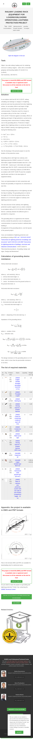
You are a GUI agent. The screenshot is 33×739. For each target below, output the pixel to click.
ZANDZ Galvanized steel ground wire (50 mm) (17, 472)
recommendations (7, 28)
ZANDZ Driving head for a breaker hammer (17, 407)
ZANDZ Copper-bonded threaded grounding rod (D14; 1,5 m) (17, 383)
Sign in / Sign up (16, 91)
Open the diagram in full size (16, 55)
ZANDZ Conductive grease (17, 429)
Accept (19, 732)
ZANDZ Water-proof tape (17, 435)
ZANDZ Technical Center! (8, 589)
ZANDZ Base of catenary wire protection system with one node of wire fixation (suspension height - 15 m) (17, 489)
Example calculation (17, 28)
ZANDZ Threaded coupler (17, 394)
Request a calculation (16, 709)
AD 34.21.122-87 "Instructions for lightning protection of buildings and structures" (16, 240)
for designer (26, 28)
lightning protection (17, 26)
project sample (16, 30)
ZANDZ (10, 26)
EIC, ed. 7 (17, 237)
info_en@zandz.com (19, 677)
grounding (26, 26)
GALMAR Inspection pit (18, 455)
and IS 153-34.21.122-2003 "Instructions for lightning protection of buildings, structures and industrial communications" (16, 244)
